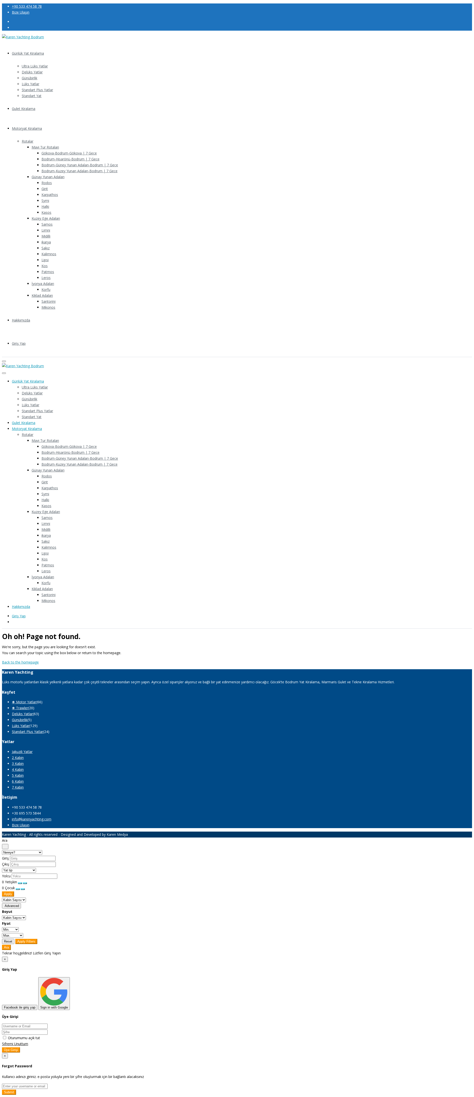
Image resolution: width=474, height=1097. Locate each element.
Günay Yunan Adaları (48, 176)
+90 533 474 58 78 (27, 6)
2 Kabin (18, 757)
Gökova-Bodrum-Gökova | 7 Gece (69, 153)
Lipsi (45, 260)
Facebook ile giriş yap (19, 1007)
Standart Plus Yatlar (37, 89)
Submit (9, 1092)
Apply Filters (26, 941)
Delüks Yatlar (32, 72)
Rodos (46, 182)
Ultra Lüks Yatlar (35, 66)
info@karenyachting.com (31, 819)
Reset (8, 941)
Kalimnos (48, 254)
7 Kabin (18, 787)
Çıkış (5, 864)
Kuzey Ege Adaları (46, 218)
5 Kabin (18, 775)
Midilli (45, 236)
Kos (44, 265)
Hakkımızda (21, 320)
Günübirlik (29, 78)
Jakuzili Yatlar (22, 751)
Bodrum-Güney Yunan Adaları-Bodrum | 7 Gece (79, 165)
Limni (45, 230)
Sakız (45, 248)
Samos (47, 224)
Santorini (48, 301)
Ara (6, 947)
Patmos (47, 271)
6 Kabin (18, 781)
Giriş (5, 858)
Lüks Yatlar (30, 84)
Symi (45, 200)
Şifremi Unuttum (15, 1043)
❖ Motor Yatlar (24, 702)
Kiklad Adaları (42, 295)
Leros (46, 277)
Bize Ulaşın (20, 12)
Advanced (11, 906)
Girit (44, 188)
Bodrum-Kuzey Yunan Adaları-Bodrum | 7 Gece (79, 171)
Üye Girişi (11, 1050)
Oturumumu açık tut (23, 1037)
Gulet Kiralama (23, 108)
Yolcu (6, 876)
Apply (8, 894)
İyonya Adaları (43, 283)
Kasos (46, 212)
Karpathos (49, 194)
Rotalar (27, 141)
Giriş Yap (19, 343)
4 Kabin (18, 769)
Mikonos (48, 307)
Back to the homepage (20, 662)
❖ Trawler (20, 708)
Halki (45, 206)
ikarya (46, 242)
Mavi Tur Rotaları (45, 147)
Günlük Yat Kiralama (28, 53)
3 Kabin (18, 763)
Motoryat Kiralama (27, 128)
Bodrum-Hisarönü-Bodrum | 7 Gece (70, 159)
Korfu (45, 289)
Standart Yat (31, 95)
